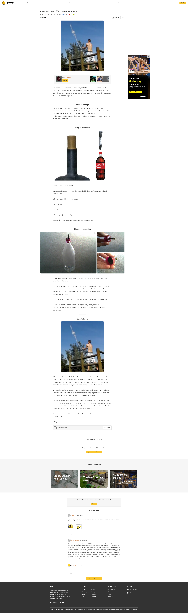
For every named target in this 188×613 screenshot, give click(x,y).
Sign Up (183, 3)
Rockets (59, 14)
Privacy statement (80, 610)
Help (109, 594)
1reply (70, 534)
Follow (65, 80)
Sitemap (110, 596)
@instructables (134, 589)
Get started (111, 592)
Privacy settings (90, 610)
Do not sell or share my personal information (108, 610)
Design (83, 594)
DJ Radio (73, 565)
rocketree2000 (75, 540)
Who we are (111, 599)
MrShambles (45, 14)
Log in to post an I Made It (94, 452)
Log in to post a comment (94, 579)
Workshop (84, 592)
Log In (175, 3)
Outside (53, 14)
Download (107, 428)
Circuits (84, 589)
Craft (83, 596)
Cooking (93, 589)
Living (93, 592)
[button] (123, 17)
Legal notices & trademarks (129, 610)
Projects (22, 3)
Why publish (111, 589)
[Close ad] (148, 56)
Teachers (37, 3)
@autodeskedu (134, 593)
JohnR (73, 515)
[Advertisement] (139, 77)
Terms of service (68, 610)
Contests (29, 3)
